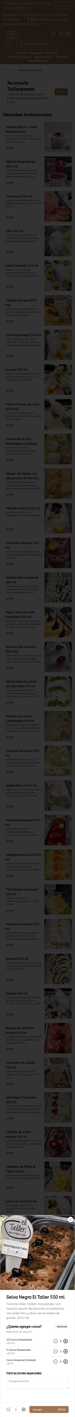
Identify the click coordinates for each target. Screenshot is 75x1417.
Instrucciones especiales (23, 1373)
